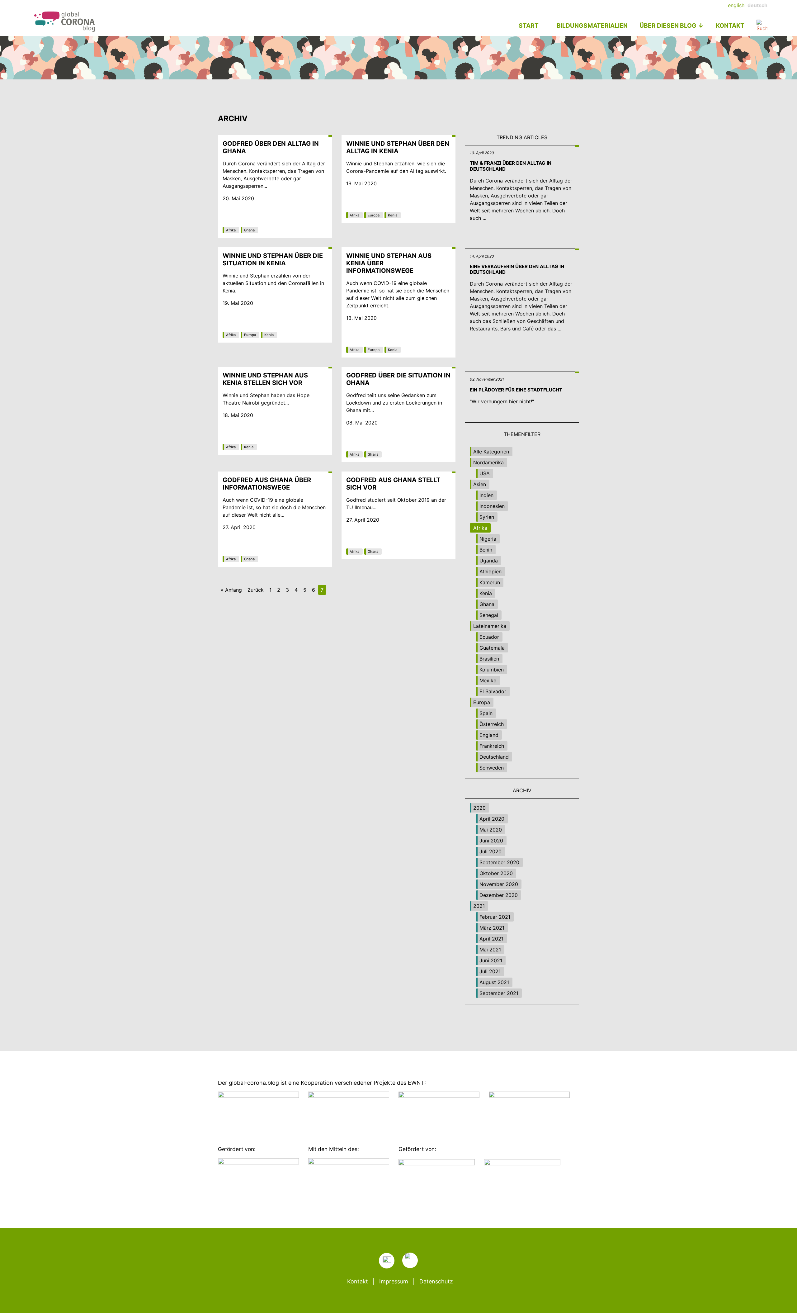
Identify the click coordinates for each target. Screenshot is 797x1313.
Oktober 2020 (496, 873)
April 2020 (491, 819)
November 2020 (498, 884)
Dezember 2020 (498, 895)
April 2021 (491, 939)
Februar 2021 (494, 917)
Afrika (231, 230)
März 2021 (491, 928)
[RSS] (386, 1260)
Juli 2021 (490, 971)
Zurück (256, 590)
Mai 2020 (490, 830)
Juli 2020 (490, 851)
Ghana (249, 230)
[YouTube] (410, 1260)
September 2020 (499, 862)
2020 (479, 808)
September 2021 (498, 993)
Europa (374, 215)
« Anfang (231, 590)
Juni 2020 (491, 840)
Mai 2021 (490, 949)
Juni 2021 (490, 960)
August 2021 (494, 982)
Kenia (392, 215)
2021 (479, 906)
